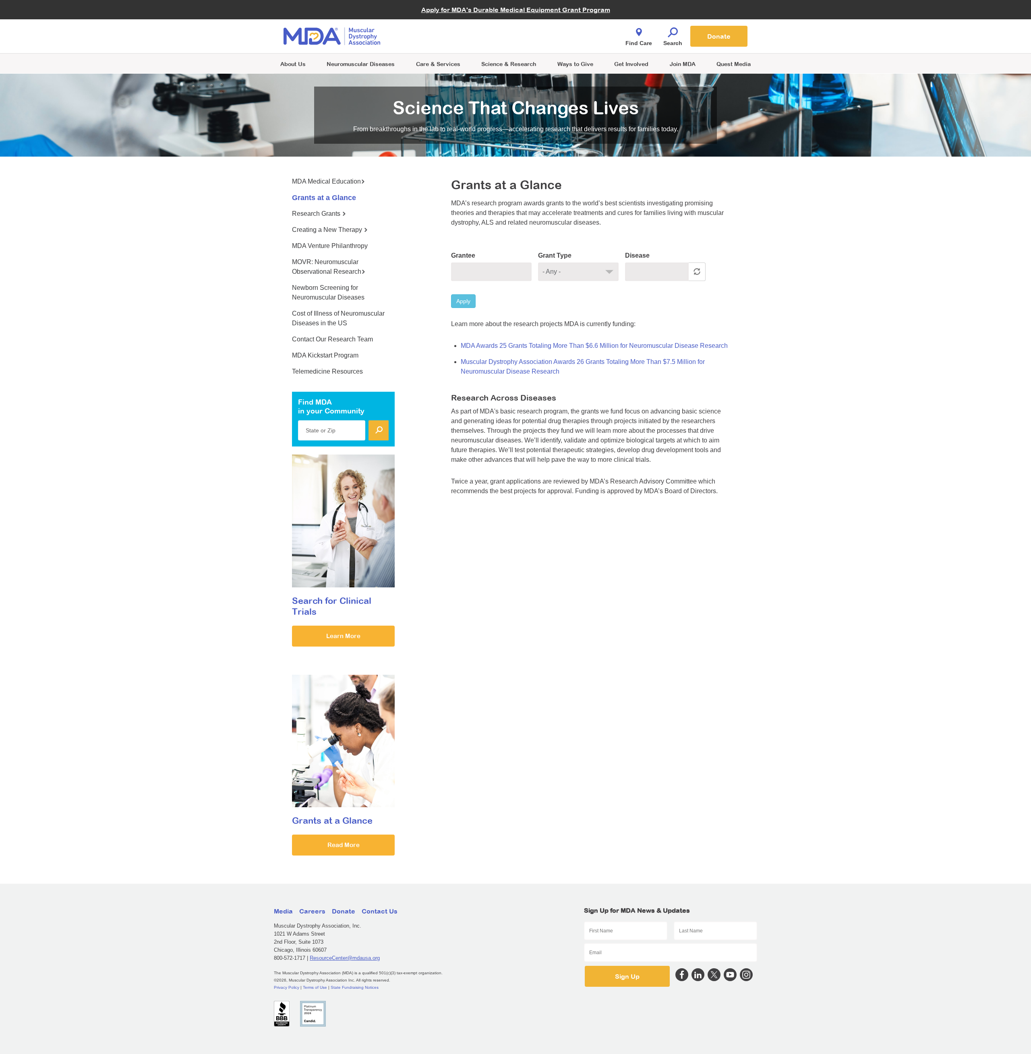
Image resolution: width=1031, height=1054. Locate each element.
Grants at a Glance (324, 198)
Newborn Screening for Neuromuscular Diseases (328, 292)
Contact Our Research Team (332, 339)
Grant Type (554, 255)
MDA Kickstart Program (552, 40)
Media (283, 911)
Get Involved (631, 63)
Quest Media (733, 63)
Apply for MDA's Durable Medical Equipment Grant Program (515, 9)
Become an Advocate (439, 20)
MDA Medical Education (326, 181)
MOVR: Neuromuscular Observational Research (326, 266)
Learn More (343, 635)
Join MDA (683, 63)
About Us (293, 63)
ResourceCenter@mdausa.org (345, 958)
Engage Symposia (435, 23)
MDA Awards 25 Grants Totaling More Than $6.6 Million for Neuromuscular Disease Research (594, 345)
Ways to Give (575, 63)
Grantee (463, 255)
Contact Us (379, 911)
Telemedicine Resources (327, 371)
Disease (637, 255)
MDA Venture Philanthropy (555, 26)
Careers (312, 911)
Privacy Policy (286, 987)
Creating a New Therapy (328, 229)
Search (672, 43)
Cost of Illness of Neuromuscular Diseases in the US (338, 318)
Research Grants (317, 213)
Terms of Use (315, 987)
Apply (463, 301)
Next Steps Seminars (439, 37)
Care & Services (438, 63)
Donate (719, 36)
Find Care (638, 43)
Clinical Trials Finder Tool (443, 26)
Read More (343, 844)
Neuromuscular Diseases (361, 63)
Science (508, 63)
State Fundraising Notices (355, 987)
